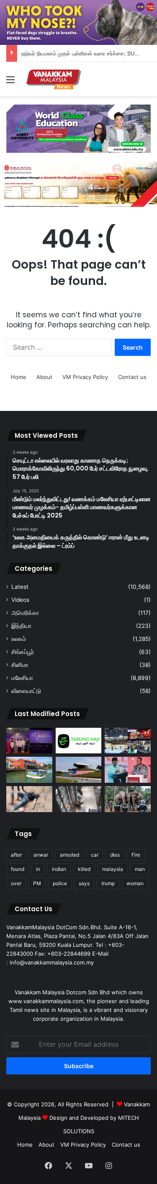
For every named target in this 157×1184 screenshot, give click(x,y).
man (140, 869)
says (84, 883)
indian (59, 869)
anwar (40, 855)
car (94, 855)
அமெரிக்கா (25, 612)
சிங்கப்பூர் (22, 651)
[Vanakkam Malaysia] (54, 79)
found (17, 869)
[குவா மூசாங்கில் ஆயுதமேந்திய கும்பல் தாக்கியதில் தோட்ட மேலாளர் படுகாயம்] (29, 799)
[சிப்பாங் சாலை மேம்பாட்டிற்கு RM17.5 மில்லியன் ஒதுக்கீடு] (79, 770)
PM (37, 883)
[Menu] (10, 82)
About (44, 377)
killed (84, 869)
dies (115, 855)
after (16, 855)
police (60, 883)
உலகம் (18, 638)
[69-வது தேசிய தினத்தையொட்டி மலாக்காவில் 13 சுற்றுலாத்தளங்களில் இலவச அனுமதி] (29, 770)
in (38, 869)
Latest (19, 586)
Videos (20, 599)
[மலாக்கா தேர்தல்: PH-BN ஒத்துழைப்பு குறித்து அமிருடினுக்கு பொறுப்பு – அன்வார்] (128, 770)
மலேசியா (22, 677)
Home (18, 377)
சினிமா (19, 664)
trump (108, 883)
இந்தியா (21, 625)
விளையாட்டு (26, 690)
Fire (135, 855)
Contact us (132, 377)
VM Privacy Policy (85, 377)
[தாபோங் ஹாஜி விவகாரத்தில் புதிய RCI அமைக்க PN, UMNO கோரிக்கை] (79, 741)
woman (135, 883)
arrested (69, 855)
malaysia (112, 869)
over (16, 883)
